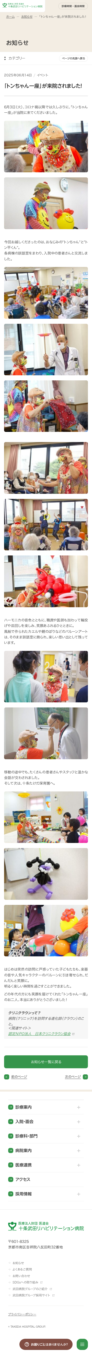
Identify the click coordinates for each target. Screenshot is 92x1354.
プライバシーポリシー (22, 1314)
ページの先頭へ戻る (73, 58)
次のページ (73, 1076)
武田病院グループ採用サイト (31, 1295)
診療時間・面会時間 (73, 6)
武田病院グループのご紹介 (30, 1288)
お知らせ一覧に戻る (46, 1062)
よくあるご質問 (22, 1269)
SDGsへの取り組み (25, 1282)
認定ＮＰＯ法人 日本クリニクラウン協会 (39, 1034)
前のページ (19, 1076)
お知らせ (18, 1262)
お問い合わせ (21, 1275)
